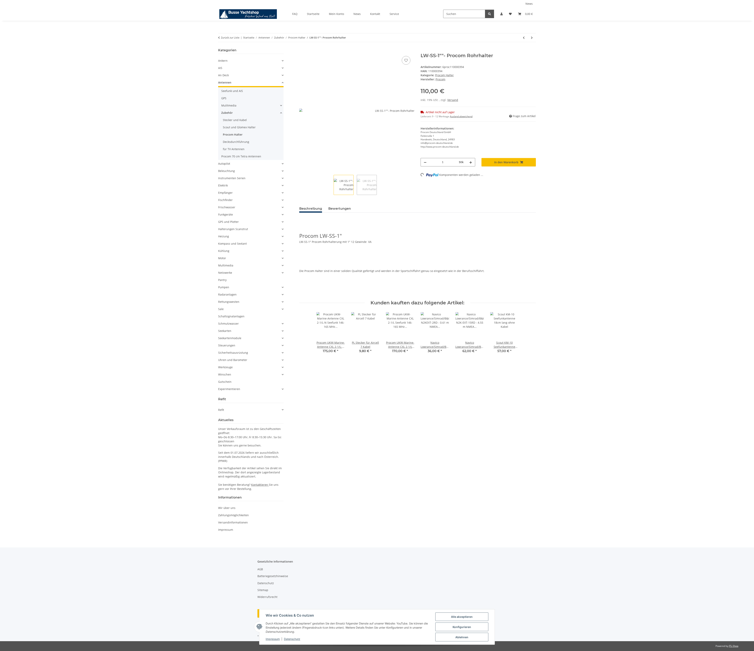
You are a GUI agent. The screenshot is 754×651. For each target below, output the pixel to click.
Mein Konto (336, 14)
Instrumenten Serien (231, 178)
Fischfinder (225, 200)
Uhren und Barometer (232, 360)
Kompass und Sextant (232, 243)
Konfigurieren (462, 627)
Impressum (273, 639)
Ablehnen (461, 637)
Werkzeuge (225, 367)
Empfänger (225, 193)
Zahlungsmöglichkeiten (233, 515)
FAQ (294, 14)
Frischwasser (226, 207)
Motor (222, 258)
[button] (501, 14)
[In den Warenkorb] (302, 51)
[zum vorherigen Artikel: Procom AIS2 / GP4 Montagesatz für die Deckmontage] (524, 37)
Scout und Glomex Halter (239, 127)
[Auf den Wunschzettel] (406, 60)
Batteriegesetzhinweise (272, 576)
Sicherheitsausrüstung (233, 352)
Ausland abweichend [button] (461, 116)
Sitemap (262, 590)
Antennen (224, 82)
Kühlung (223, 251)
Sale (221, 309)
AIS (220, 68)
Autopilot (224, 163)
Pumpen (223, 287)
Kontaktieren (260, 485)
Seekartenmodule (229, 338)
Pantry (222, 280)
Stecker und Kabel (235, 120)
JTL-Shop (733, 646)
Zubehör (227, 113)
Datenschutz (292, 639)
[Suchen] (489, 14)
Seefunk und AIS (232, 91)
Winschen (224, 374)
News (529, 4)
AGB (260, 569)
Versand (452, 100)
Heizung (223, 236)
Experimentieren (229, 389)
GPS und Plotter (228, 222)
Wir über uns (226, 508)
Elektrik (223, 185)
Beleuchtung (226, 171)
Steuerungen (226, 345)
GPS (223, 98)
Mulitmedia (228, 105)
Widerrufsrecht (267, 597)
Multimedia (225, 265)
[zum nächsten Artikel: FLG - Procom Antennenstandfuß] (532, 37)
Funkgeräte (225, 214)
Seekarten (224, 331)
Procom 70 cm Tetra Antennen (241, 156)
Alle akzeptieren (462, 616)
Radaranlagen (227, 294)
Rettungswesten (228, 302)
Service (394, 14)
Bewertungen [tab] (339, 208)
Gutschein (225, 382)
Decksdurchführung (236, 142)
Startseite (313, 14)
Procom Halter (444, 75)
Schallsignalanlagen (231, 316)
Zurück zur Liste (230, 37)
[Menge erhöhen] (470, 162)
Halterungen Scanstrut (233, 229)
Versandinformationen (233, 522)
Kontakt (375, 14)
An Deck (223, 75)
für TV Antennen (233, 149)
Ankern (223, 60)
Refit (221, 410)
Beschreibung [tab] (310, 208)
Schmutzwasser (228, 323)
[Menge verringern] (425, 162)
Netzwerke (225, 273)
